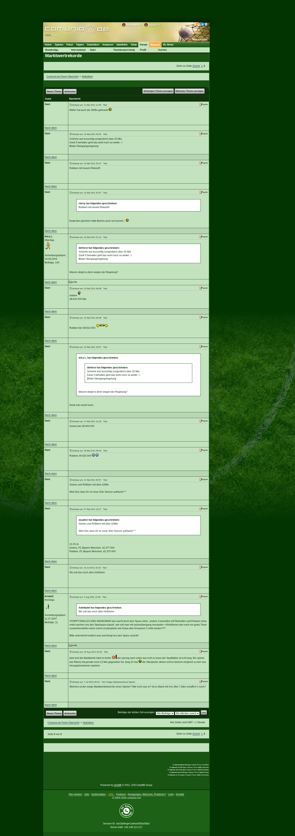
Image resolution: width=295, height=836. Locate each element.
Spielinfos (122, 44)
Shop (134, 44)
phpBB (117, 785)
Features (121, 794)
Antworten (70, 91)
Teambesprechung (124, 50)
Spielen (59, 44)
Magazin (155, 44)
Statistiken (93, 44)
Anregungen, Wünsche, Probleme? (147, 794)
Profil (143, 50)
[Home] (70, 29)
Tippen (80, 44)
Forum (143, 44)
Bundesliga (51, 50)
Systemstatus (98, 794)
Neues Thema (54, 91)
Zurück (196, 66)
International (78, 50)
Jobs (86, 794)
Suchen (162, 50)
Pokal (69, 44)
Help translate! (200, 39)
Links (171, 794)
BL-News (168, 44)
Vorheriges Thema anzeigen (158, 91)
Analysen (107, 44)
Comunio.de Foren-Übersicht (62, 76)
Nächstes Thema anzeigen (189, 91)
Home (48, 44)
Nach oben (51, 127)
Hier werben (75, 794)
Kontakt (180, 794)
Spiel (93, 50)
